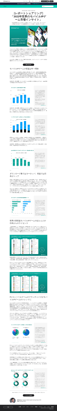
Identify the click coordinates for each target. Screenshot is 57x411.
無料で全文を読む (28, 64)
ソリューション (25, 1)
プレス (45, 406)
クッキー (48, 406)
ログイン (51, 1)
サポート (28, 406)
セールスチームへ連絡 (45, 1)
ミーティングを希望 (28, 395)
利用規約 (36, 406)
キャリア (24, 406)
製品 (29, 1)
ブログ (33, 1)
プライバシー (40, 406)
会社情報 (20, 406)
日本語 (8, 407)
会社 (39, 1)
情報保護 (52, 406)
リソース (36, 1)
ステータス (31, 406)
